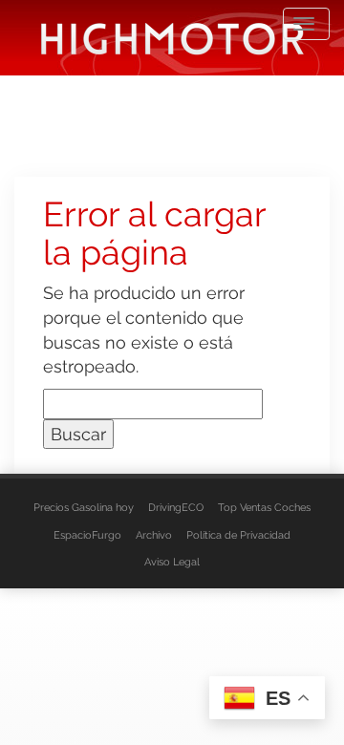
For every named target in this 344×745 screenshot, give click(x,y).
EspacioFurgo (87, 535)
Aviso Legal (172, 562)
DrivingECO (176, 507)
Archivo (154, 535)
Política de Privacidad (238, 535)
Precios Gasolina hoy (83, 507)
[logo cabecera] (172, 38)
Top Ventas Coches (264, 507)
